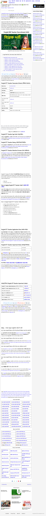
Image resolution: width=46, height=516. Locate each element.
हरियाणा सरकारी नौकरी (5, 415)
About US (18, 513)
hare (4, 307)
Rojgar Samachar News (26, 475)
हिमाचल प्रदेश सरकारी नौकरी (16, 413)
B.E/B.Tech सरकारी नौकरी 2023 (21, 438)
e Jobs (25, 262)
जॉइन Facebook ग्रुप (23, 442)
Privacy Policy (13, 513)
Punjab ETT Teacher (6, 152)
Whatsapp (4, 306)
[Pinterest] (18, 481)
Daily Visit (11, 312)
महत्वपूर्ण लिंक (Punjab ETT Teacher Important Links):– (13, 69)
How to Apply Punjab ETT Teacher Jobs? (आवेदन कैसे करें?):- (14, 64)
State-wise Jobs (10, 262)
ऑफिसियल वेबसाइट (27, 299)
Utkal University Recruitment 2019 (4, 491)
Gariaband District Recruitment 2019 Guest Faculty (26, 491)
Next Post (29, 484)
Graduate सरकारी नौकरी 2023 (7, 438)
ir (22, 254)
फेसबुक (9, 306)
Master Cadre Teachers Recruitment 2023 (18, 353)
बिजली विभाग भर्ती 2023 (25, 465)
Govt (26, 252)
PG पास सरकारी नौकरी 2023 (7, 440)
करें (27, 297)
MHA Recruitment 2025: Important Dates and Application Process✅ (38, 59)
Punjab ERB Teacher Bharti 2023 (11, 146)
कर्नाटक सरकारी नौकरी (15, 417)
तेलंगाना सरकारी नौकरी (6, 426)
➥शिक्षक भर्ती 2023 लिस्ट (13, 450)
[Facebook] (12, 481)
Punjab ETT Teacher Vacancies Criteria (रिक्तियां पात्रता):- (14, 58)
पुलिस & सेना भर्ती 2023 (25, 450)
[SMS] (20, 481)
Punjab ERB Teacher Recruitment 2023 (8, 13)
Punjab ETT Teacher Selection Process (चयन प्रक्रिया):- (14, 63)
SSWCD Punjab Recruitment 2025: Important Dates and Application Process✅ (37, 42)
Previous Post (4, 484)
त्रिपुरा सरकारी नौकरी (26, 424)
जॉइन (28, 295)
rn (3, 255)
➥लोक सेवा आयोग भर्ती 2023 (14, 458)
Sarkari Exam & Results (6, 376)
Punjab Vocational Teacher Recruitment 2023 (23, 342)
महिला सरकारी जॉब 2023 (14, 454)
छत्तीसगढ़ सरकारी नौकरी (6, 406)
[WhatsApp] (14, 481)
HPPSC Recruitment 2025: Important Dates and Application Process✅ (38, 24)
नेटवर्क (16, 306)
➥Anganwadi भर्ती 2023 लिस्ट (14, 472)
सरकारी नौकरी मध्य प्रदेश (15, 422)
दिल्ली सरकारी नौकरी (5, 408)
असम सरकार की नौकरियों (15, 408)
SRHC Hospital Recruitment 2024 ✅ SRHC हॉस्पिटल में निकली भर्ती (5, 509)
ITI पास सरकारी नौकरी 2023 (7, 436)
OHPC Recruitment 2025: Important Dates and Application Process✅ (38, 15)
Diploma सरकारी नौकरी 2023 (21, 436)
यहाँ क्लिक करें (12, 88)
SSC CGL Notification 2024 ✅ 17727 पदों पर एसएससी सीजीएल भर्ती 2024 (26, 508)
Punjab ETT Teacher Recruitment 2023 (16, 240)
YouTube (17, 258)
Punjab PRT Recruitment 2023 (14, 199)
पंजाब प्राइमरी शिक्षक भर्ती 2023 (18, 395)
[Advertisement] (16, 119)
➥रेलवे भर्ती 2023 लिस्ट (5, 454)
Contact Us (23, 513)
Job (11, 152)
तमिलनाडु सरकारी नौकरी (15, 424)
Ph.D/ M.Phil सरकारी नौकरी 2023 (22, 440)
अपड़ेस (27, 292)
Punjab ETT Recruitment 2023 (21, 332)
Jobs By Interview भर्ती (26, 472)
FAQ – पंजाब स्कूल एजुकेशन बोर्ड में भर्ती (9, 70)
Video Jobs (5, 258)
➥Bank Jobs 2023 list (5, 461)
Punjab (4, 373)
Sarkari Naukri (5, 310)
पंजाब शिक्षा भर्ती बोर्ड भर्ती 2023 (25, 362)
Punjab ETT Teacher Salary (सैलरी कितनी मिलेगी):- (12, 61)
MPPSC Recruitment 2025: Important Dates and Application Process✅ (38, 19)
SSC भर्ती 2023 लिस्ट (5, 458)
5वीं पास (4, 431)
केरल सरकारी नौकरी (14, 419)
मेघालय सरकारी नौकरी (26, 419)
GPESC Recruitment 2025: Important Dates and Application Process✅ (38, 33)
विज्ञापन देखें (26, 286)
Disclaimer (7, 513)
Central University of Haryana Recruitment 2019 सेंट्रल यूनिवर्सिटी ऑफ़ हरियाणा (16, 502)
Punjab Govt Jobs (20, 376)
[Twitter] (16, 481)
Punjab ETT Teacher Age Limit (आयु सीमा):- (12, 60)
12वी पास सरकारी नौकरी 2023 (21, 433)
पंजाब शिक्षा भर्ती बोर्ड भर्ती (20, 13)
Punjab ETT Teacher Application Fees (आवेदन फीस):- (13, 66)
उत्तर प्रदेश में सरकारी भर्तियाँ (6, 402)
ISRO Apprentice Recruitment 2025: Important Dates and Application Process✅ (38, 48)
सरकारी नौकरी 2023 (8, 431)
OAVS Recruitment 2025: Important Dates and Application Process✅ (38, 54)
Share (24, 307)
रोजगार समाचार (24, 477)
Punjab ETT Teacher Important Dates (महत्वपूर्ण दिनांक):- (14, 67)
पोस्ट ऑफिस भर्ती (6, 477)
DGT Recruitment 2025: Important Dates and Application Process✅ (38, 38)
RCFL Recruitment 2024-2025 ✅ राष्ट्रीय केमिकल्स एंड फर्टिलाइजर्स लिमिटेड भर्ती (16, 497)
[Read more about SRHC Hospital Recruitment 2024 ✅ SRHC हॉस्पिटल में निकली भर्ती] (6, 503)
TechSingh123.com (6, 252)
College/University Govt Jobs (16, 461)
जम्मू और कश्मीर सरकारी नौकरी (16, 415)
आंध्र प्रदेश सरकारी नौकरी (15, 406)
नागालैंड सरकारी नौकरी (26, 415)
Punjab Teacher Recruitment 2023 (11, 157)
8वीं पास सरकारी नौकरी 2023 (21, 431)
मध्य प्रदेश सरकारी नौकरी (6, 404)
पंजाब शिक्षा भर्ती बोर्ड (12, 86)
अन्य (12, 306)
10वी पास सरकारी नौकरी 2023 (7, 433)
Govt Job (29, 144)
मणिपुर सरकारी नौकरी (26, 417)
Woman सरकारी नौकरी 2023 (15, 469)
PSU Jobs (12, 475)
